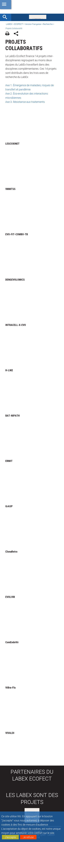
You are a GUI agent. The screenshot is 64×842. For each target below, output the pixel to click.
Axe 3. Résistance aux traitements (25, 102)
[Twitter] (37, 16)
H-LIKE (9, 370)
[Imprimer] (8, 34)
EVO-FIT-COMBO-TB (16, 234)
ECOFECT (18, 24)
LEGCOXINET (12, 143)
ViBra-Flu (10, 687)
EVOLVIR (10, 597)
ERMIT (9, 461)
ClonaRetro (11, 551)
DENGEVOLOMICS (15, 279)
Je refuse (28, 837)
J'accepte (10, 837)
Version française (33, 24)
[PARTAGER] (17, 34)
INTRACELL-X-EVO (15, 325)
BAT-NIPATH (12, 415)
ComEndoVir (12, 642)
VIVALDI (9, 733)
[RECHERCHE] (6, 17)
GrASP (9, 506)
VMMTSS (10, 189)
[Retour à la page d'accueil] (32, 7)
